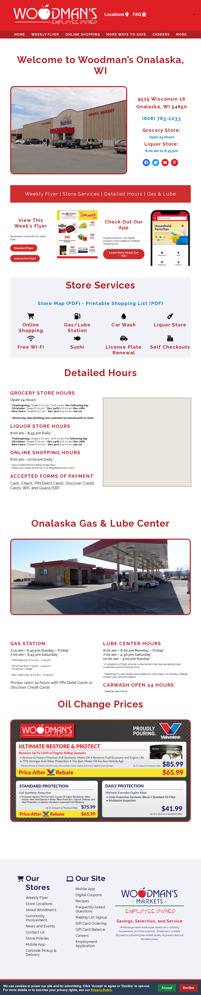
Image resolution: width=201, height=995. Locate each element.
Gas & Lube (161, 194)
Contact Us (35, 932)
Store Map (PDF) (59, 303)
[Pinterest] (174, 162)
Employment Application (86, 944)
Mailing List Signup (91, 917)
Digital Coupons (89, 895)
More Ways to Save (126, 34)
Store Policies (37, 938)
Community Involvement (36, 918)
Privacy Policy (101, 990)
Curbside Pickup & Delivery (41, 952)
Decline (188, 987)
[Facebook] (146, 162)
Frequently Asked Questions (90, 909)
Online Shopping (82, 34)
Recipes (82, 901)
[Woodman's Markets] (149, 901)
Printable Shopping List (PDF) (124, 303)
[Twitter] (155, 162)
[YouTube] (165, 162)
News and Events (40, 926)
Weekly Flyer (45, 34)
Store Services (81, 194)
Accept (167, 987)
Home (19, 34)
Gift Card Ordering (91, 923)
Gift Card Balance (90, 929)
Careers (161, 34)
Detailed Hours (123, 194)
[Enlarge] (186, 725)
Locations (114, 14)
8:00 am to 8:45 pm (161, 151)
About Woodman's (41, 910)
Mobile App (35, 944)
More (181, 34)
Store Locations (39, 904)
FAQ (138, 14)
